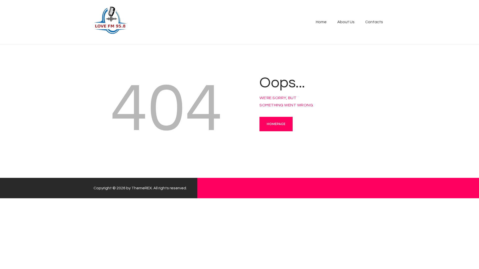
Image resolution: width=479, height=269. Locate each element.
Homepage (276, 124)
